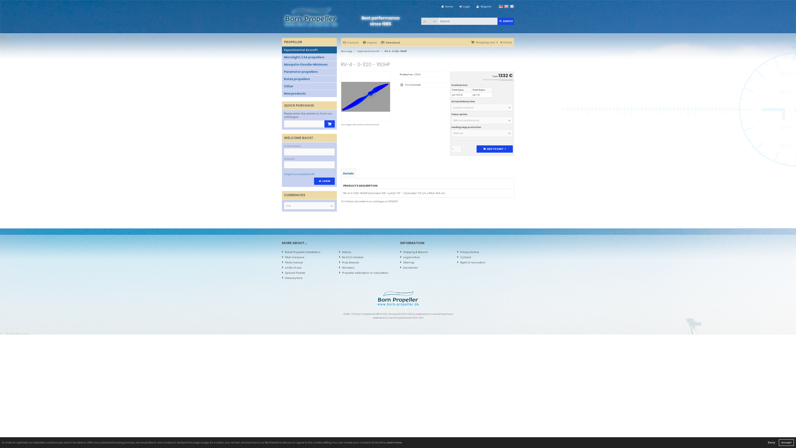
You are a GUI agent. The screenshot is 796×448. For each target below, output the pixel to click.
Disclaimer (410, 268)
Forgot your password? (299, 174)
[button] (429, 21)
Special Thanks (295, 273)
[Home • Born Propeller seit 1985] (311, 17)
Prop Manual (350, 262)
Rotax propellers (297, 79)
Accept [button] (786, 442)
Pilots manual (294, 262)
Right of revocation (472, 262)
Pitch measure (294, 257)
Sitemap (409, 262)
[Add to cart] (330, 124)
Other (288, 86)
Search (506, 21)
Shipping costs (506, 79)
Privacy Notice (469, 252)
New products (295, 93)
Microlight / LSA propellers (304, 57)
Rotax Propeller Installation (302, 252)
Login (324, 181)
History (346, 252)
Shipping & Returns (415, 252)
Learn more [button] (394, 442)
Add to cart (494, 149)
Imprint (372, 43)
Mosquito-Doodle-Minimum (306, 64)
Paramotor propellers (301, 72)
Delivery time (294, 278)
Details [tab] (348, 173)
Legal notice (411, 257)
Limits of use (293, 268)
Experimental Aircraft (301, 50)
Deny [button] (771, 442)
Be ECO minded (352, 257)
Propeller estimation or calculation (365, 273)
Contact (353, 43)
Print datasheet (413, 84)
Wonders (348, 268)
